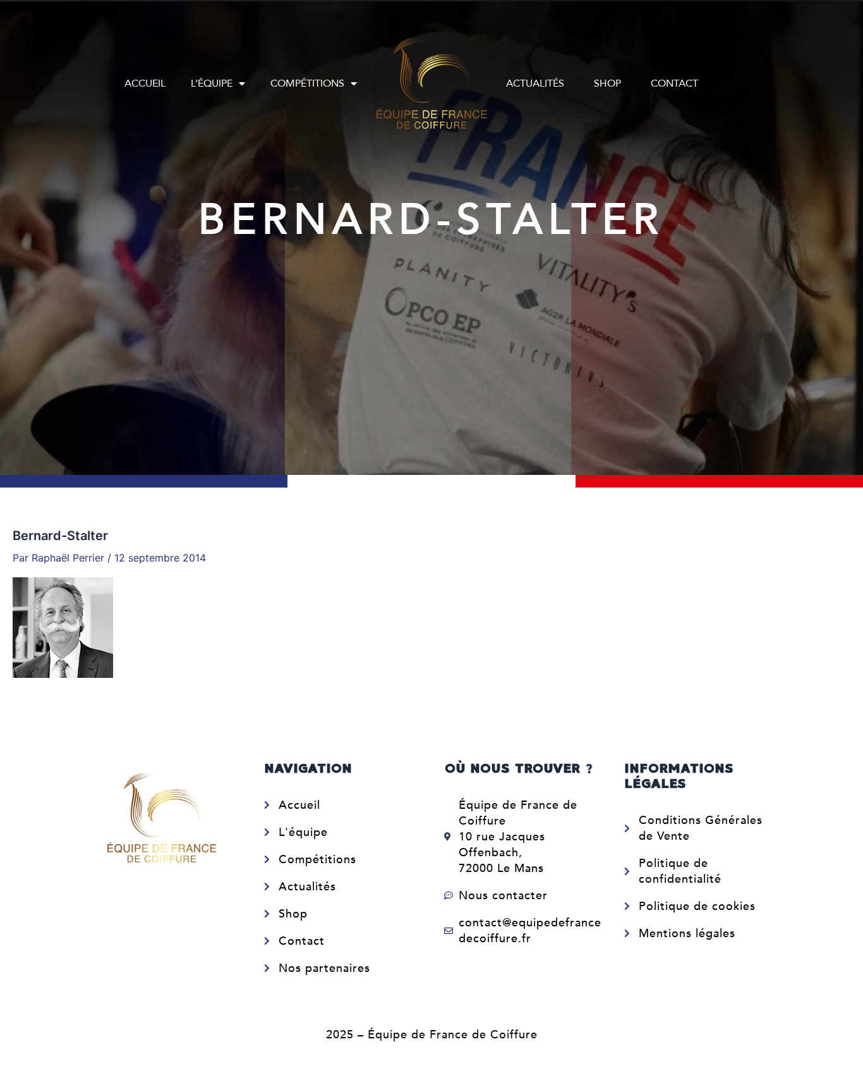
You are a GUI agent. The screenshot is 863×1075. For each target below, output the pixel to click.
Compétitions (307, 83)
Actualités (535, 83)
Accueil (145, 83)
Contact (674, 83)
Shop (607, 83)
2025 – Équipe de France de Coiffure (432, 1035)
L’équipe (211, 83)
